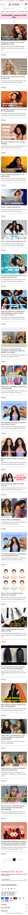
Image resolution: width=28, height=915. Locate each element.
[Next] (4, 862)
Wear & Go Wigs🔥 (11, 11)
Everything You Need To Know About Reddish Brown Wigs (12, 43)
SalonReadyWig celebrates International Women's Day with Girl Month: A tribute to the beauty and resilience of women (14, 843)
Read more (3, 54)
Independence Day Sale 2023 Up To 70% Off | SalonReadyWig (13, 110)
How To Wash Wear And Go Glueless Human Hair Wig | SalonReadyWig (12, 667)
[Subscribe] (23, 879)
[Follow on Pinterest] (8, 888)
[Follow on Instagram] (5, 888)
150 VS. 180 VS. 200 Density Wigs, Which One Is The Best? (12, 594)
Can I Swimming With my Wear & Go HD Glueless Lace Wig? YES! (13, 276)
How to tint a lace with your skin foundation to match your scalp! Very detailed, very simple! (12, 350)
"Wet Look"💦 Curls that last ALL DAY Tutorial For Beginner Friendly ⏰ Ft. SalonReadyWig (13, 737)
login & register (22, 4)
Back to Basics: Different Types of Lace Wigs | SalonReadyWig (13, 705)
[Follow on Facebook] (2, 888)
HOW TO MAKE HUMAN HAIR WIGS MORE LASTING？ (12, 630)
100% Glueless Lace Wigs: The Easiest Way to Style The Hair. (13, 423)
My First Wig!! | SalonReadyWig (11, 520)
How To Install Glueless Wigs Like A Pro (13, 241)
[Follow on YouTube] (11, 888)
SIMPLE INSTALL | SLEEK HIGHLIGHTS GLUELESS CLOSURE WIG (13, 769)
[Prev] (4, 859)
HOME (2, 11)
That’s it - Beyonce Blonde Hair (10, 207)
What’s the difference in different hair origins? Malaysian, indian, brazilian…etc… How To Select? (13, 313)
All (14, 21)
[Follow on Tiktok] (14, 888)
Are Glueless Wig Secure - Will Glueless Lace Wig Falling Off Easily (13, 554)
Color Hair (20, 11)
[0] (25, 4)
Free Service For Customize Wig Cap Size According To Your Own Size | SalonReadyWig (12, 807)
